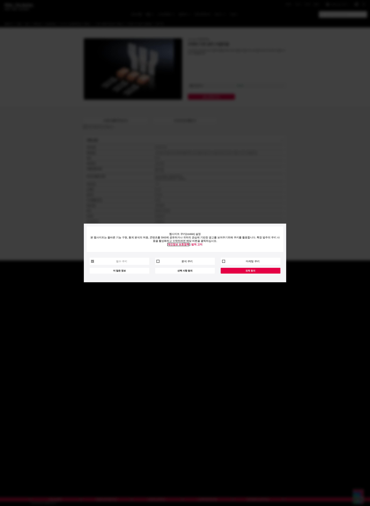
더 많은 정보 (119, 270)
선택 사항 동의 (185, 270)
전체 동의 (250, 270)
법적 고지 (196, 244)
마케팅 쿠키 (253, 261)
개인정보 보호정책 (178, 244)
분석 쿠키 (187, 261)
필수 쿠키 (121, 261)
